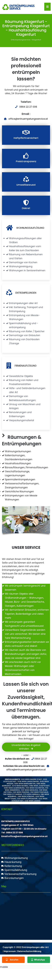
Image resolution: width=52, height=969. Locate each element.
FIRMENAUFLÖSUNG (26, 365)
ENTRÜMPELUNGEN (25, 292)
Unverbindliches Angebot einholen (26, 747)
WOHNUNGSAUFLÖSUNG (30, 228)
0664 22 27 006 (28, 106)
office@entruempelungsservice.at (28, 118)
